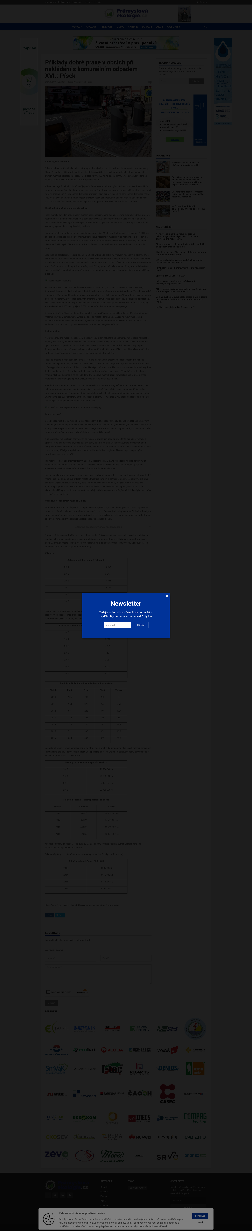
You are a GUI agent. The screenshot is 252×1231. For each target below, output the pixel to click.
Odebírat (141, 625)
